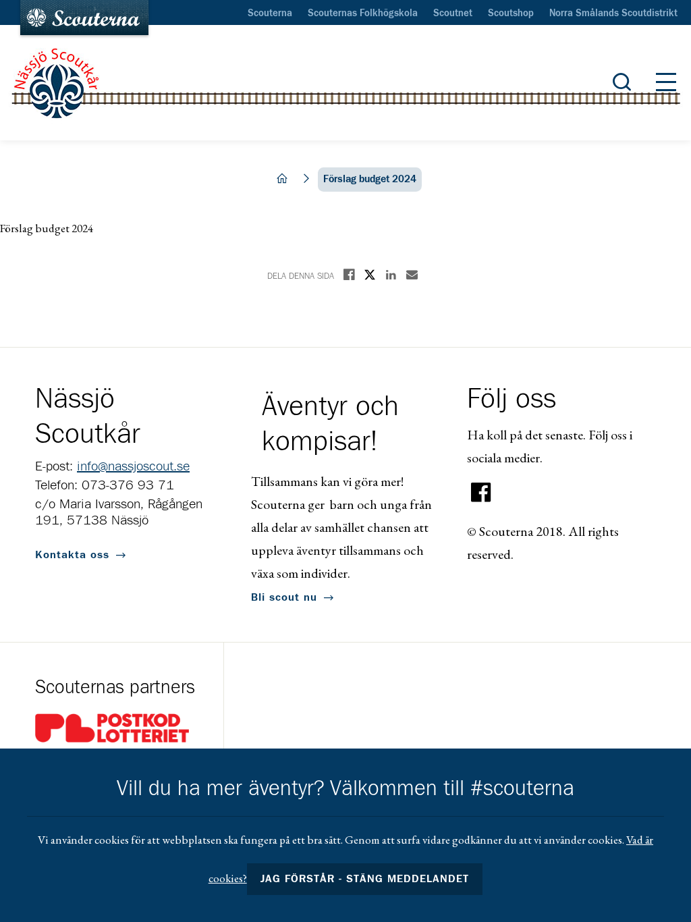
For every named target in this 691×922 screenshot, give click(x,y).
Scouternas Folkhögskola (363, 13)
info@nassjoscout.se (133, 466)
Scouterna (270, 13)
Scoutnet (452, 13)
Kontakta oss (72, 554)
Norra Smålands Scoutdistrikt (613, 13)
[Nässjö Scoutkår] (345, 83)
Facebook (481, 493)
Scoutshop (511, 13)
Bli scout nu (284, 597)
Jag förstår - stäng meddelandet (365, 878)
